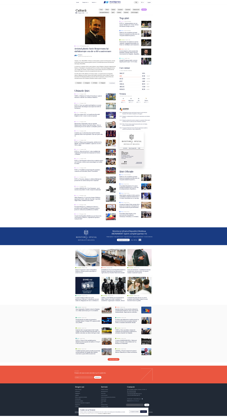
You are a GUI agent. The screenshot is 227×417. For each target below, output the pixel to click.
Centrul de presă (104, 395)
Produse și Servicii (104, 389)
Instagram (87, 83)
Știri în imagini (134, 12)
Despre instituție (78, 389)
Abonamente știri (104, 391)
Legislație (77, 395)
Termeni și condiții (104, 406)
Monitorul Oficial (104, 404)
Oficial (107, 9)
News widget (103, 400)
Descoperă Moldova (104, 12)
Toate (101, 9)
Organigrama (77, 393)
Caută (146, 405)
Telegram (103, 83)
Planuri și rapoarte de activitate (81, 397)
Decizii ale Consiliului (79, 400)
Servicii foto (103, 393)
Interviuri (126, 12)
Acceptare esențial (134, 411)
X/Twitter (95, 83)
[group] (124, 24)
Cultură (81, 10)
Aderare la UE (136, 9)
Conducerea (77, 391)
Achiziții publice (78, 399)
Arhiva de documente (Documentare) (108, 397)
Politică (113, 9)
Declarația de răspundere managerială (82, 402)
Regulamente (77, 404)
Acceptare (143, 411)
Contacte (77, 406)
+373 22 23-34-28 (132, 391)
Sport (113, 12)
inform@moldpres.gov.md (135, 395)
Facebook (79, 83)
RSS (102, 402)
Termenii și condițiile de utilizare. (104, 413)
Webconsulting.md (135, 400)
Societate (120, 9)
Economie (128, 9)
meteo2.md (130, 96)
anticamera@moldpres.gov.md (136, 393)
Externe (119, 12)
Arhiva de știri (103, 399)
